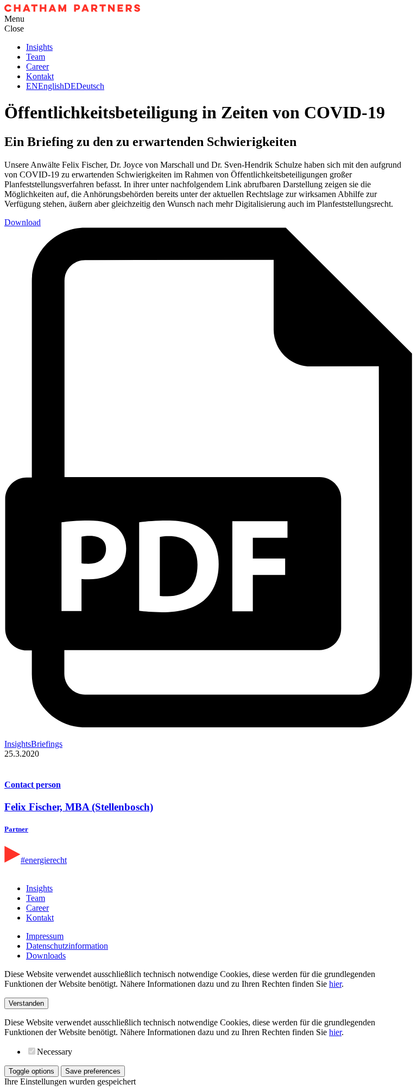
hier (335, 983)
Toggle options (31, 1071)
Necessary (54, 1051)
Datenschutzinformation (67, 945)
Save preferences (93, 1071)
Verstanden (26, 1003)
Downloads (46, 955)
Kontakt (40, 76)
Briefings (46, 744)
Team (35, 56)
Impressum (45, 936)
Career (37, 66)
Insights (39, 47)
